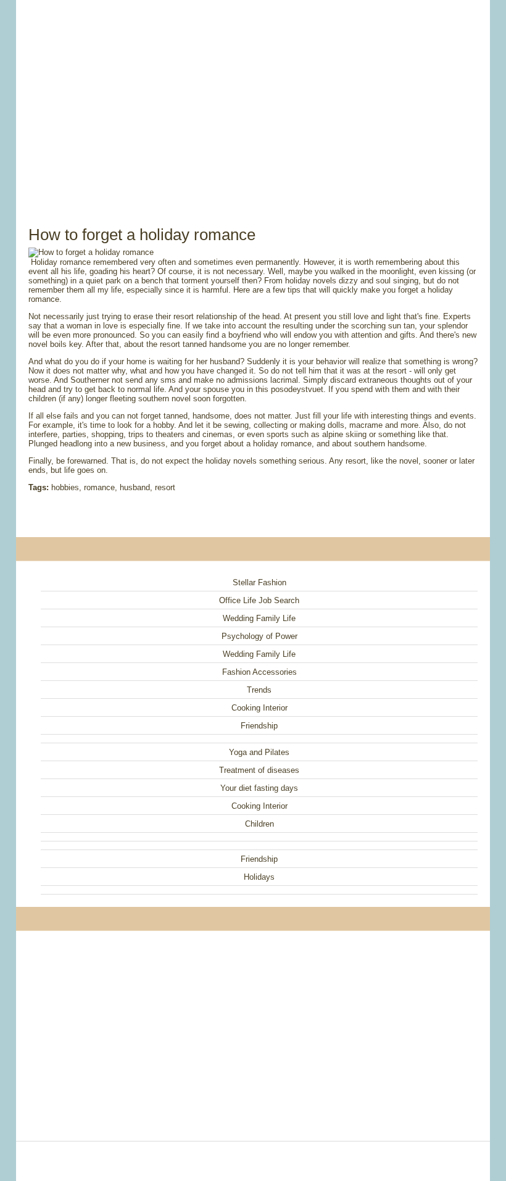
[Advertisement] (253, 98)
